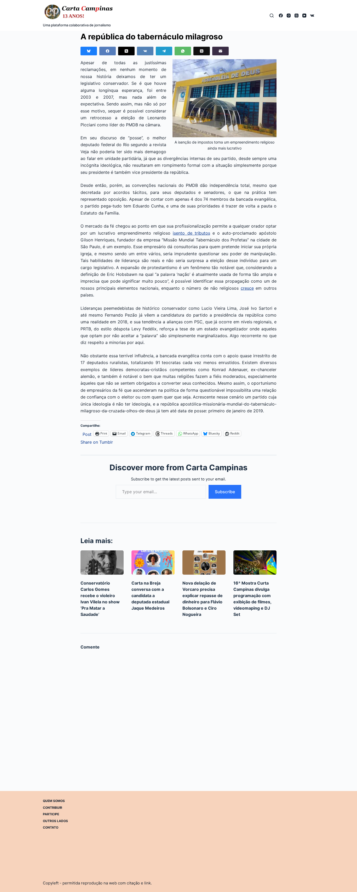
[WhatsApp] (183, 51)
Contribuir (52, 807)
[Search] (272, 15)
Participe (51, 814)
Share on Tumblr (96, 441)
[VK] (312, 15)
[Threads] (296, 15)
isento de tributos (191, 233)
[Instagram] (289, 15)
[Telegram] (164, 51)
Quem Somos (54, 801)
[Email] (220, 51)
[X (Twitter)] (126, 51)
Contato (50, 827)
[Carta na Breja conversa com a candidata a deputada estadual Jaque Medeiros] (153, 562)
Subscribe (225, 491)
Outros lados (55, 821)
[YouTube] (304, 15)
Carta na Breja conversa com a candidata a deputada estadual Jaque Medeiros (150, 595)
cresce (247, 288)
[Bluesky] (88, 51)
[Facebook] (281, 15)
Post (87, 434)
